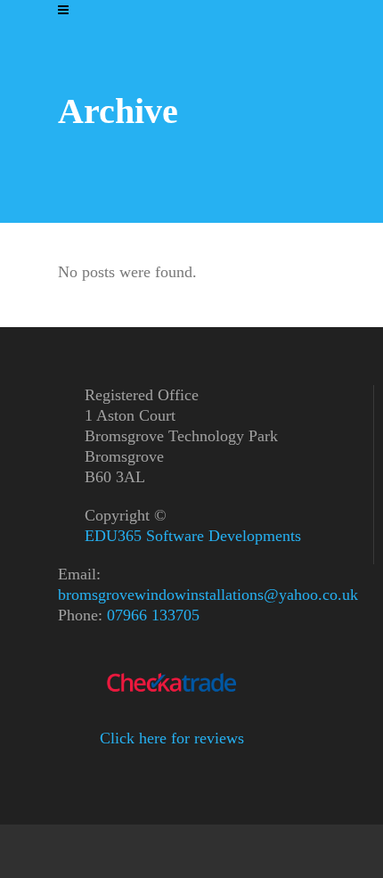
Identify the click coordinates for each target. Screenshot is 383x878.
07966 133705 (153, 615)
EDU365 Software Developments (193, 536)
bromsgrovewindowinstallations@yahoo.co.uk (208, 594)
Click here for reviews (172, 738)
